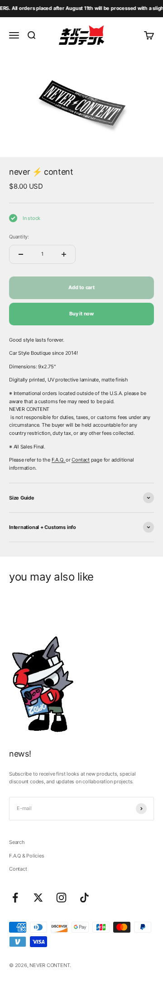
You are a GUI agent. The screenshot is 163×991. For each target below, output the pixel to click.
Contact (80, 460)
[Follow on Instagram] (61, 897)
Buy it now (81, 313)
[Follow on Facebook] (15, 897)
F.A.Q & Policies (26, 856)
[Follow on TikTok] (84, 897)
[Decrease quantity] (21, 254)
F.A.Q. (59, 460)
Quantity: (19, 236)
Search (17, 842)
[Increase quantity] (64, 254)
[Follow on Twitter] (38, 897)
